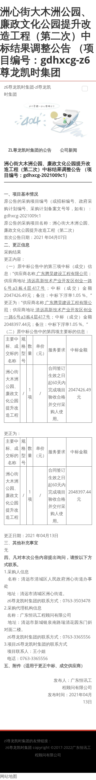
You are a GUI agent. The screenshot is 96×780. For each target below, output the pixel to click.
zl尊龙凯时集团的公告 (29, 150)
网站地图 (8, 776)
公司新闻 (68, 150)
